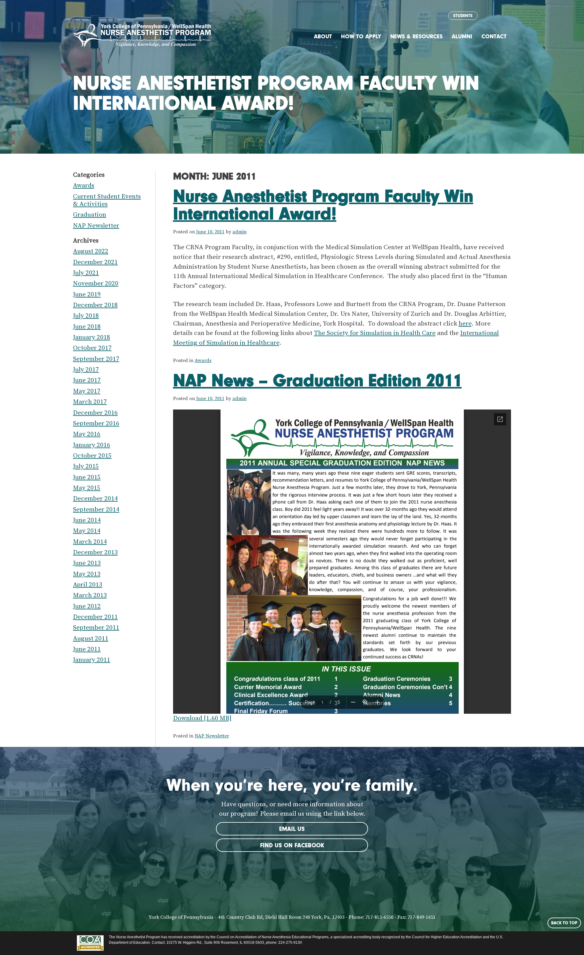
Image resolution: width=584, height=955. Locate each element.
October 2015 (92, 456)
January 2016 (91, 445)
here (465, 324)
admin (239, 232)
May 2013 (86, 574)
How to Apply (361, 36)
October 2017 (92, 348)
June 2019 (87, 294)
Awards (203, 360)
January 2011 (91, 660)
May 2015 (86, 488)
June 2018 (87, 327)
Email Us (292, 828)
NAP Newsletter (212, 736)
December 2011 (95, 617)
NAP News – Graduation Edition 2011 (317, 380)
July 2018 (86, 316)
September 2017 (96, 359)
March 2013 (90, 595)
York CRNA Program (142, 35)
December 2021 (95, 262)
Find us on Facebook (292, 845)
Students (463, 15)
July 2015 (86, 466)
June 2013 (87, 563)
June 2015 (87, 477)
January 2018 (91, 337)
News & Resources (416, 36)
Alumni (462, 36)
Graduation (89, 215)
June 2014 (87, 520)
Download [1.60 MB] (202, 718)
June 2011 (87, 649)
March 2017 (90, 402)
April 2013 (87, 585)
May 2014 (86, 531)
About (323, 36)
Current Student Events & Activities (107, 200)
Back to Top (564, 922)
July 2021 (86, 273)
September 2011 (96, 628)
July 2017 (86, 370)
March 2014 (90, 542)
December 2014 (95, 499)
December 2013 (95, 552)
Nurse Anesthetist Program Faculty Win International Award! (323, 204)
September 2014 (96, 510)
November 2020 (95, 284)
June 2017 (87, 380)
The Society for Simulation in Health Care (375, 333)
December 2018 (95, 305)
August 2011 (90, 639)
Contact (493, 36)
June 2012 (87, 606)
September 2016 (96, 423)
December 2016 (95, 413)
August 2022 (90, 251)
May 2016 (86, 434)
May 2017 (86, 391)
